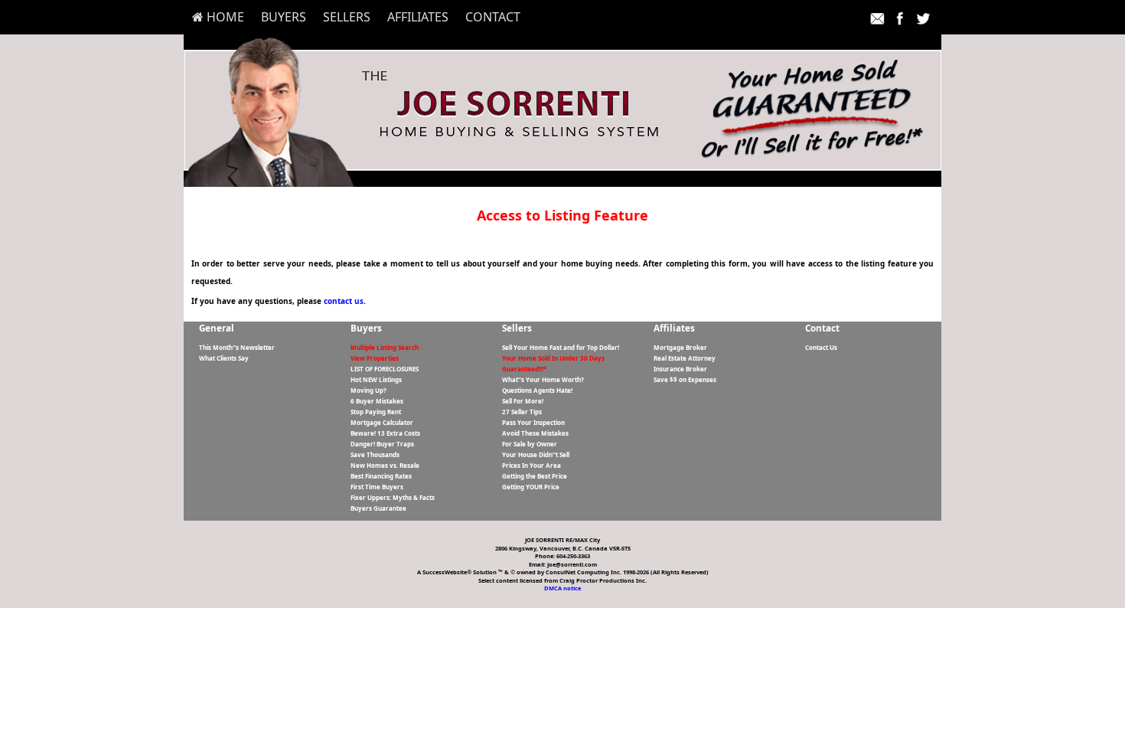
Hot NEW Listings (376, 379)
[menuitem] (218, 17)
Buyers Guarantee (378, 508)
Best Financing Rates (381, 476)
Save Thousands (375, 454)
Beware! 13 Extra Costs (385, 433)
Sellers (346, 16)
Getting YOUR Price (530, 486)
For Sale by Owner (529, 444)
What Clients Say (224, 358)
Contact (492, 16)
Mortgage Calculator (382, 422)
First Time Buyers (377, 486)
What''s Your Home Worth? (543, 379)
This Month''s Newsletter (237, 347)
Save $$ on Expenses (685, 379)
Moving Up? (368, 390)
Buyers (283, 16)
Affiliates (417, 16)
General (216, 328)
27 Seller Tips (522, 411)
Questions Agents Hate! (537, 390)
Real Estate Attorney (685, 358)
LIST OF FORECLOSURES (385, 368)
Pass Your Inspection (533, 422)
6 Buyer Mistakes (377, 401)
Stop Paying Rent (376, 411)
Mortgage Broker (680, 347)
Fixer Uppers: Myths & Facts (393, 497)
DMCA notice (562, 588)
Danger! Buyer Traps (382, 444)
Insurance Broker (680, 368)
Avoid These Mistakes (535, 433)
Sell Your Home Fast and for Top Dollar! (560, 347)
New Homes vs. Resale (385, 465)
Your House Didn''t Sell (535, 454)
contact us (344, 301)
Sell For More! (522, 401)
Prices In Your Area (531, 465)
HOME (224, 16)
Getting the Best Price (534, 476)
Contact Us (821, 347)
